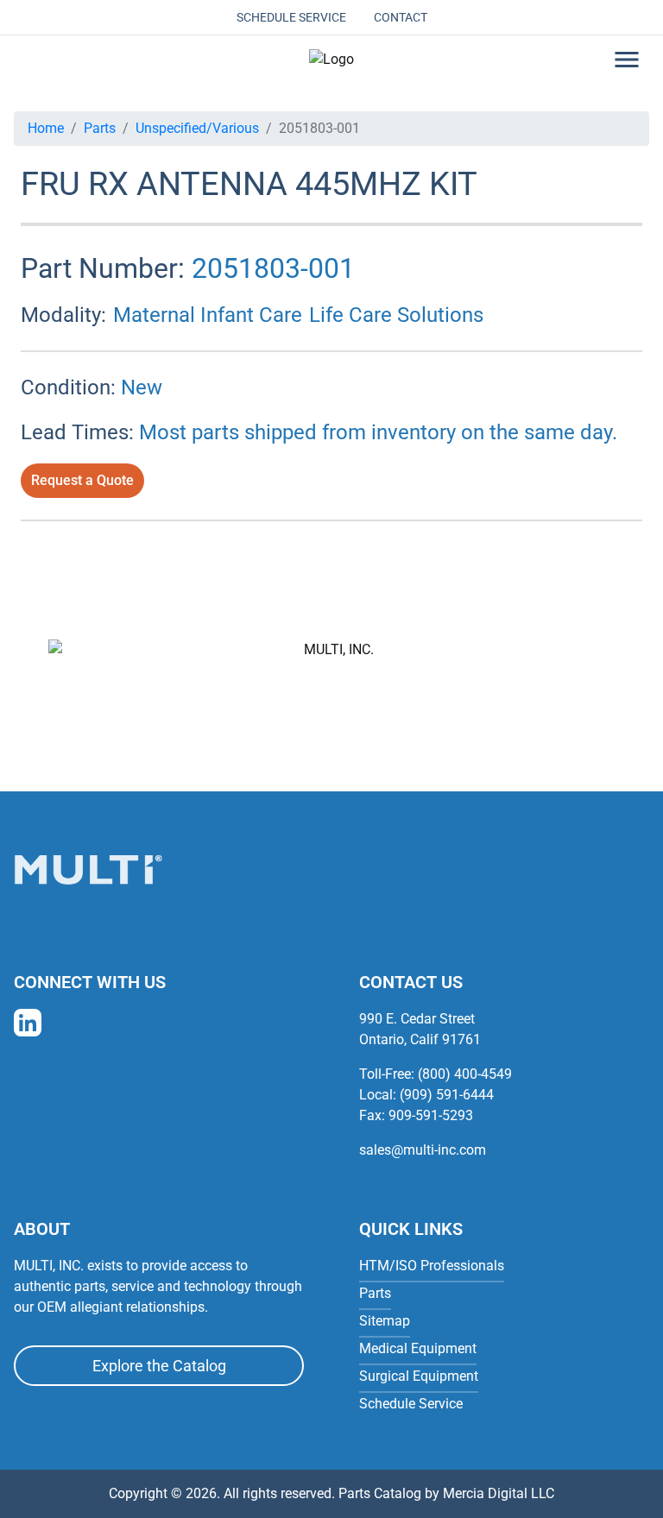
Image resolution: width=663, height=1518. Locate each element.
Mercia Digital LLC (498, 1493)
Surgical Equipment (418, 1376)
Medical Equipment (418, 1348)
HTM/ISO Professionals (431, 1265)
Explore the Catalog (159, 1366)
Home (46, 128)
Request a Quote (82, 480)
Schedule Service (291, 17)
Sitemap (384, 1321)
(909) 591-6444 (447, 1095)
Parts (100, 128)
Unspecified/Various (197, 128)
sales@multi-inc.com (422, 1150)
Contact (400, 17)
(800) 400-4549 (465, 1074)
